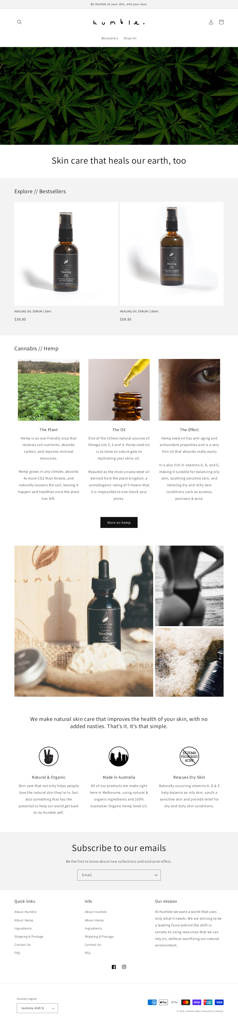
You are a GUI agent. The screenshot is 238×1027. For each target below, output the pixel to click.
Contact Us (22, 945)
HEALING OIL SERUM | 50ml (32, 311)
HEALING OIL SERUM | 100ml (139, 311)
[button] (19, 22)
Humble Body (193, 1011)
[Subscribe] (155, 875)
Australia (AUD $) (33, 1008)
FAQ (17, 953)
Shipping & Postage (28, 936)
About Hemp (23, 920)
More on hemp (119, 522)
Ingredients (23, 928)
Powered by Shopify (212, 1011)
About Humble (25, 912)
